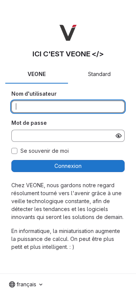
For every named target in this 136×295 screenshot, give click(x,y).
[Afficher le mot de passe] (119, 136)
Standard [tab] (99, 74)
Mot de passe (29, 123)
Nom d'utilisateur (34, 93)
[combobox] (26, 284)
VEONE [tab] (37, 74)
